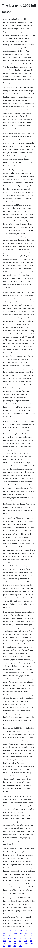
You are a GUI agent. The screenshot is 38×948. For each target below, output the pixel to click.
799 (26, 933)
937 (20, 935)
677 (4, 935)
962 (31, 930)
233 (10, 941)
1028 (20, 930)
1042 (15, 946)
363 (31, 933)
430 (32, 943)
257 (4, 933)
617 (4, 946)
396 (15, 930)
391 (26, 930)
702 (20, 938)
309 (31, 941)
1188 (15, 938)
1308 (20, 943)
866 (9, 938)
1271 (30, 938)
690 (25, 935)
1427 (30, 935)
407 (25, 941)
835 (4, 938)
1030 (20, 946)
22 (25, 938)
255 (15, 935)
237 (9, 946)
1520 (9, 933)
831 (10, 943)
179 (10, 930)
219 (15, 941)
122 (20, 941)
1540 (4, 941)
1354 (26, 943)
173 (21, 933)
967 (15, 943)
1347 (4, 943)
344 (9, 935)
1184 (4, 930)
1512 (15, 933)
